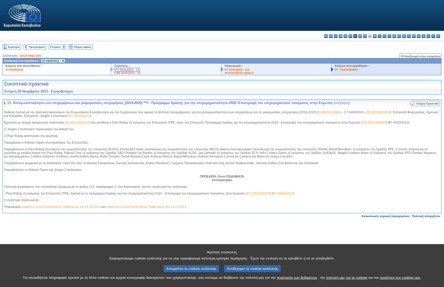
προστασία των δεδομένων (297, 278)
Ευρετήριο (14, 46)
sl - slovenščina (428, 36)
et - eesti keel (350, 36)
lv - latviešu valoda (384, 36)
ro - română (419, 36)
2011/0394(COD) (30, 55)
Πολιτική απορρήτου (426, 216)
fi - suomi (433, 36)
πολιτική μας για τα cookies (346, 278)
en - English (360, 36)
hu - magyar (394, 36)
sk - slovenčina (423, 36)
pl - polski (409, 36)
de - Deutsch (345, 36)
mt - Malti (399, 36)
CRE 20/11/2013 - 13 (127, 72)
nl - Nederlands (404, 36)
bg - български (326, 36)
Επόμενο (55, 46)
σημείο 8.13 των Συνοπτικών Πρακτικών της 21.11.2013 (146, 207)
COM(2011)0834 (329, 112)
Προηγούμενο (37, 46)
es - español (331, 36)
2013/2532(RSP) (374, 122)
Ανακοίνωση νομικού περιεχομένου (386, 216)
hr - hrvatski (375, 36)
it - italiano (380, 36)
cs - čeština (336, 36)
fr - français (365, 36)
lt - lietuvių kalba (389, 36)
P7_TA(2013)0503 (346, 69)
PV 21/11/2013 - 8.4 (237, 69)
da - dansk (341, 36)
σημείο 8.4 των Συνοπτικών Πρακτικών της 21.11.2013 (61, 207)
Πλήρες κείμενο (82, 46)
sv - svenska (438, 36)
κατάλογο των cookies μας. (400, 278)
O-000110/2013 (77, 122)
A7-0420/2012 (14, 69)
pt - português (414, 36)
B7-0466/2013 (283, 193)
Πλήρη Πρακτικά (427, 103)
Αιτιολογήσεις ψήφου (239, 72)
